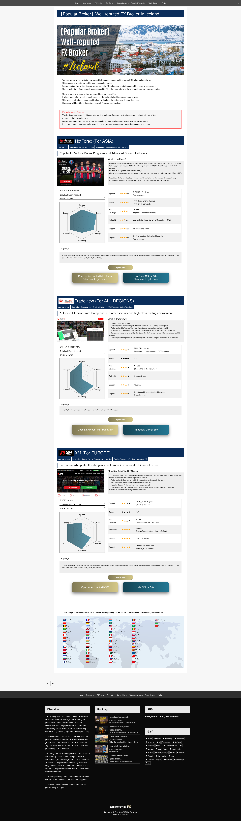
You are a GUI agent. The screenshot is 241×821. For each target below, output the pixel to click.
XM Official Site (146, 587)
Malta (113, 629)
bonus (150, 739)
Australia (69, 620)
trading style (180, 759)
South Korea (139, 644)
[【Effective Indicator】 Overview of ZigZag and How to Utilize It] (101, 759)
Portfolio (150, 756)
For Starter (109, 3)
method (150, 752)
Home (77, 3)
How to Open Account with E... (119, 717)
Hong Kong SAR (94, 632)
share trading (162, 756)
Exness (113, 723)
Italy (90, 653)
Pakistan (114, 653)
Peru (113, 656)
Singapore (138, 632)
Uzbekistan (161, 623)
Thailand (137, 659)
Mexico (114, 635)
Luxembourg (116, 620)
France (91, 620)
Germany (92, 623)
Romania (137, 620)
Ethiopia (68, 659)
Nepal (114, 644)
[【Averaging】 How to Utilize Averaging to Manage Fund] (101, 749)
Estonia (68, 656)
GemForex (114, 732)
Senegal (137, 629)
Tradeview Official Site (146, 429)
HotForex (178, 742)
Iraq (90, 647)
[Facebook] (47, 683)
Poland (114, 662)
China (68, 638)
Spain (136, 647)
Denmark (69, 650)
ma (166, 749)
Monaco (114, 638)
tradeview (168, 759)
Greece (91, 626)
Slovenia (137, 638)
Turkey (137, 662)
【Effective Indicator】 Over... (119, 756)
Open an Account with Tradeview (95, 429)
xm (149, 763)
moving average (162, 752)
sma (172, 756)
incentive (151, 745)
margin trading (176, 749)
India (90, 641)
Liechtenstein (93, 659)
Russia (137, 623)
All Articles (98, 3)
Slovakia (137, 635)
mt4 (173, 752)
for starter (151, 742)
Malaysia (114, 626)
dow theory (168, 739)
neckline (182, 752)
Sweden (137, 653)
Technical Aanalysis (138, 3)
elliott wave (180, 739)
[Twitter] (53, 683)
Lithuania (92, 662)
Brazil (68, 629)
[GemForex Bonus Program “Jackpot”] (101, 730)
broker (158, 739)
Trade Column (153, 3)
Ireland (91, 650)
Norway (114, 650)
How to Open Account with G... (119, 736)
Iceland (91, 638)
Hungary (92, 635)
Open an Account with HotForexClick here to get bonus (95, 277)
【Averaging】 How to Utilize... (119, 746)
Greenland (92, 629)
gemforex (167, 742)
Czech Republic (71, 647)
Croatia (68, 641)
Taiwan (137, 656)
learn (159, 745)
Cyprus (68, 644)
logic (159, 749)
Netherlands (116, 647)
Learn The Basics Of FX (174, 745)
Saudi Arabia (139, 626)
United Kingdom (163, 620)
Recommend (87, 3)
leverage (151, 749)
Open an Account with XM (95, 587)
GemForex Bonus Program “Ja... (120, 727)
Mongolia (115, 641)
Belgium (68, 626)
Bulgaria (68, 632)
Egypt (68, 653)
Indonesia (92, 644)
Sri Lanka (138, 650)
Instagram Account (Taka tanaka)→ (162, 716)
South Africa (139, 641)
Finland (68, 662)
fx (159, 742)
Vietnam (160, 626)
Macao (114, 623)
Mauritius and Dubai (118, 632)
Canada (68, 635)
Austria (68, 623)
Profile (164, 3)
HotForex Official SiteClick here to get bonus (146, 277)
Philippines (115, 659)
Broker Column (122, 3)
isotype (125, 814)
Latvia (91, 656)
